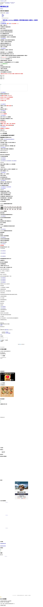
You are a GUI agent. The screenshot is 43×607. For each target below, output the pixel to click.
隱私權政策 (26, 595)
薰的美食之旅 (4, 6)
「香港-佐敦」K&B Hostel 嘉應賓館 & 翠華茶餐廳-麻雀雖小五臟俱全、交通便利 (20, 20)
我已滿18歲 (2, 605)
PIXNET (15, 595)
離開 (4, 605)
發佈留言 (2, 341)
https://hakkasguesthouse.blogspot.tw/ (9, 139)
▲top (1, 334)
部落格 (3, 15)
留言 (7, 329)
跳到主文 (1, 8)
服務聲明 (29, 595)
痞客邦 (6, 329)
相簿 (2, 14)
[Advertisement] (21, 588)
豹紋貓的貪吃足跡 (3, 543)
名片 (2, 16)
